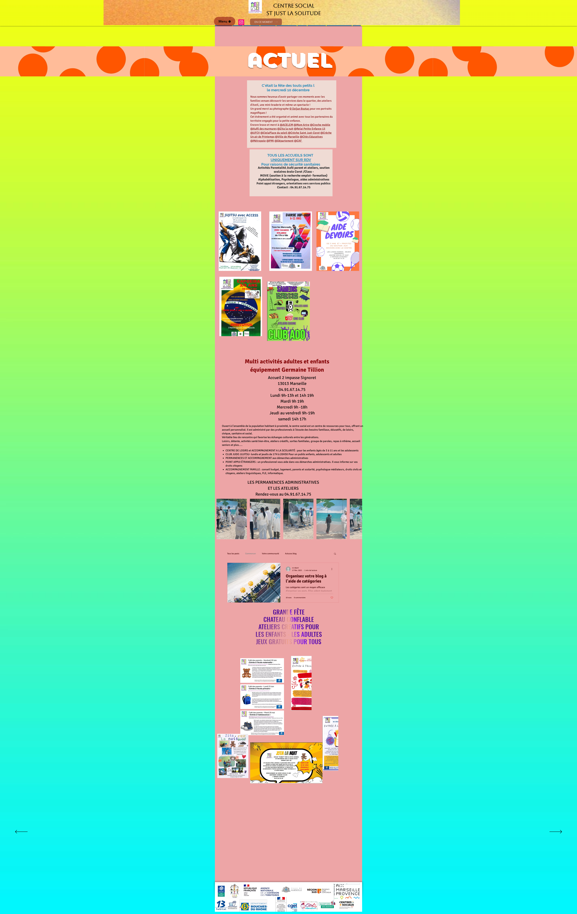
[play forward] (358, 519)
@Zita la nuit (285, 129)
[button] (232, 519)
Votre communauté (270, 553)
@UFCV (255, 133)
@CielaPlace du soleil (274, 133)
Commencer (250, 553)
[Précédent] (21, 832)
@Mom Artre (301, 125)
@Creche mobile (320, 125)
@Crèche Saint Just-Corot (304, 133)
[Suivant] (556, 832)
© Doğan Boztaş (299, 109)
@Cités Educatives (311, 137)
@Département (284, 141)
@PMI (270, 141)
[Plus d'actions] (333, 569)
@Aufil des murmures (263, 129)
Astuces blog (290, 553)
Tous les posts (233, 553)
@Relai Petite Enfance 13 (309, 129)
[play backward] (220, 519)
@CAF (298, 141)
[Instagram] (241, 22)
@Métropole (258, 141)
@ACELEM (286, 125)
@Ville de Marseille (287, 137)
